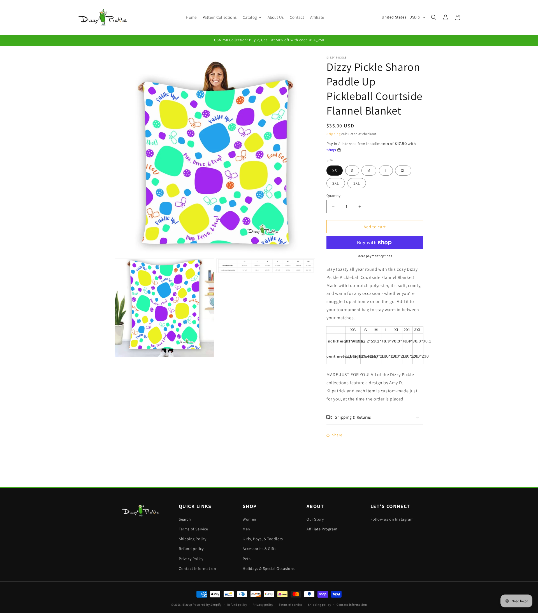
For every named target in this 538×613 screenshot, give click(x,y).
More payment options (375, 256)
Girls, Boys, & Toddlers (263, 538)
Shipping (333, 134)
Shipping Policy (193, 538)
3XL (356, 183)
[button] (252, 17)
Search (185, 519)
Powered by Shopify (207, 605)
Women (249, 519)
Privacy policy (262, 605)
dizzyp (187, 605)
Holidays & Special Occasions (269, 568)
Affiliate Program (322, 529)
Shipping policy (319, 605)
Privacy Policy (191, 558)
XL (403, 170)
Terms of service (290, 605)
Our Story (315, 519)
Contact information (352, 605)
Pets (247, 558)
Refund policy (191, 548)
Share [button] (337, 434)
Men (246, 529)
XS (334, 170)
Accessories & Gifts (259, 548)
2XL (335, 183)
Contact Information (197, 568)
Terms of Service (193, 529)
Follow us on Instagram (392, 519)
